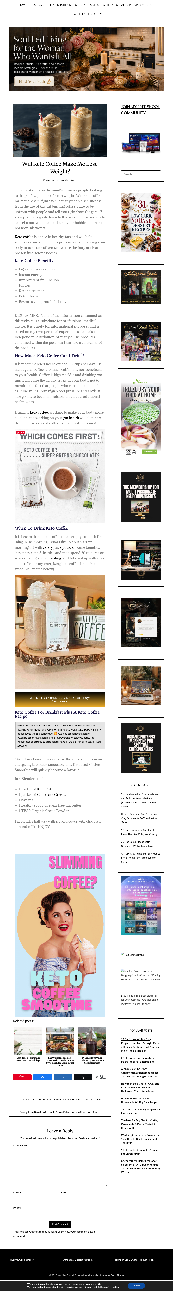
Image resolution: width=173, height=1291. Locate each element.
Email (65, 1192)
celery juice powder (59, 547)
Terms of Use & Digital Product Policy (134, 1259)
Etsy (123, 995)
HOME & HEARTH (99, 4)
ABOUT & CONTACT (86, 13)
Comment (21, 1145)
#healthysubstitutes (82, 737)
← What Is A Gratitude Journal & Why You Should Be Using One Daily (60, 1099)
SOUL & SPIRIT (42, 4)
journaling (52, 558)
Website (18, 1208)
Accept (136, 1285)
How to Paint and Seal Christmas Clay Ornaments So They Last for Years (139, 818)
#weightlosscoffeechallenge (73, 733)
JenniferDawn (68, 180)
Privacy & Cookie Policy (21, 1259)
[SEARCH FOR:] (141, 174)
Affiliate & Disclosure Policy (78, 1259)
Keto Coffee (46, 789)
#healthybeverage (59, 737)
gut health (71, 417)
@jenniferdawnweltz (29, 725)
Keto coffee (24, 236)
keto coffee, (39, 412)
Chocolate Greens (51, 794)
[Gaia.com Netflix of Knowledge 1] (141, 934)
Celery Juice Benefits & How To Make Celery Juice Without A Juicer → (60, 1112)
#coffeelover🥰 (48, 733)
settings (117, 1287)
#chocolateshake (55, 741)
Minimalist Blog (96, 1275)
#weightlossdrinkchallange (32, 737)
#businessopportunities (31, 741)
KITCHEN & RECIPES (69, 4)
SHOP (150, 4)
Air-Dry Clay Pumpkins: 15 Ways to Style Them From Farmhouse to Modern (140, 857)
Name (18, 1192)
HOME (23, 4)
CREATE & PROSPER (128, 4)
